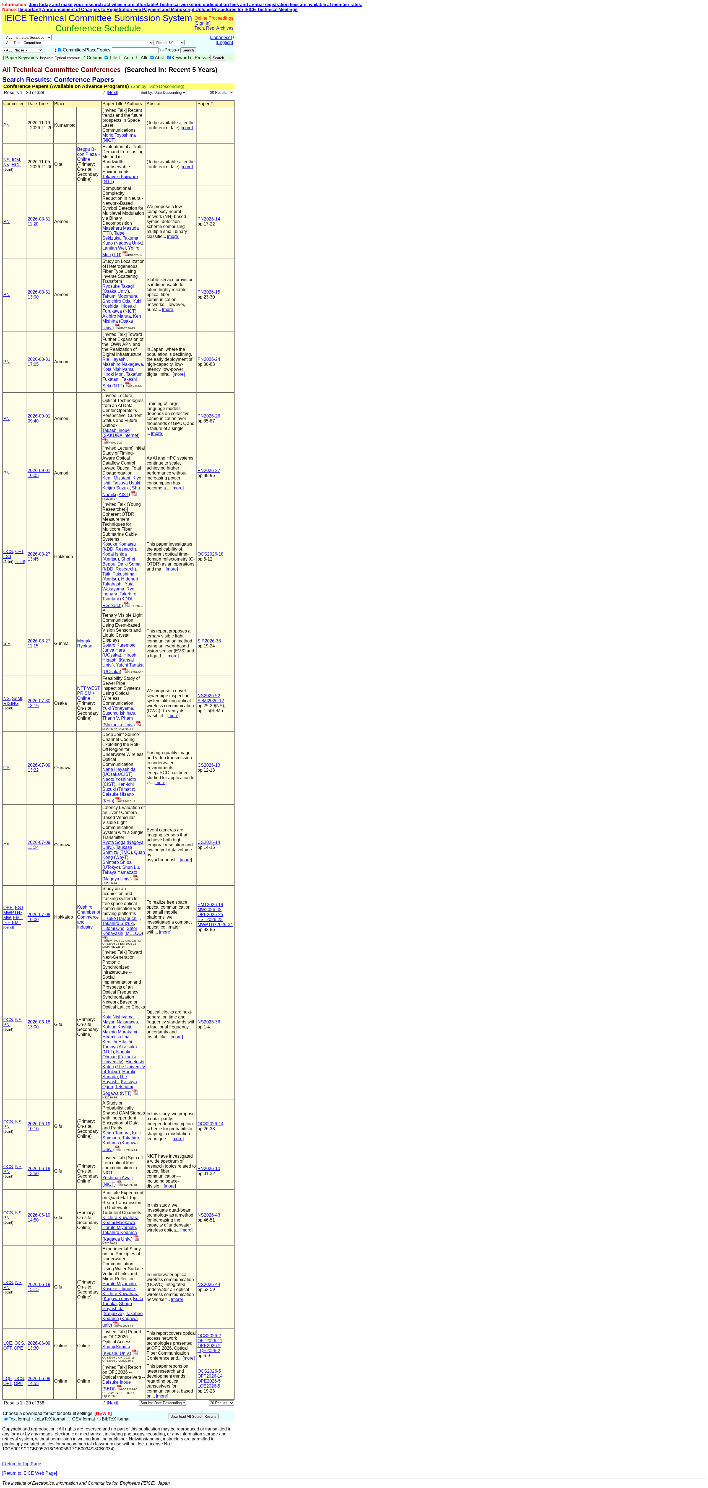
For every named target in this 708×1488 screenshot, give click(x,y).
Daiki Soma (129, 564)
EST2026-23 (210, 919)
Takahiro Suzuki (118, 923)
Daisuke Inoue (116, 1382)
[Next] (112, 92)
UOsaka (112, 655)
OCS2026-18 (210, 554)
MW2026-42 (209, 909)
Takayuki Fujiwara (120, 176)
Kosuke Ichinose (118, 1288)
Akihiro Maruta (116, 316)
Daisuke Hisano (118, 794)
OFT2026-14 (210, 1376)
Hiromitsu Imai (116, 1037)
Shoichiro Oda (116, 301)
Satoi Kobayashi (119, 931)
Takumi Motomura (119, 296)
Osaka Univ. (115, 291)
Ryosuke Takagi (118, 286)
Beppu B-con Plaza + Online (88, 154)
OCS (8, 551)
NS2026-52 (208, 695)
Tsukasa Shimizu (117, 850)
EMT (17, 917)
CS (6, 767)
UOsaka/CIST (117, 774)
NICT (109, 140)
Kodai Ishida (114, 554)
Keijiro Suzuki (116, 488)
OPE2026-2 (209, 1345)
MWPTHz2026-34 (215, 924)
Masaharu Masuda (120, 228)
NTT (108, 181)
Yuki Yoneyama (117, 708)
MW (7, 917)
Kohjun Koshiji (116, 1027)
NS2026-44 (208, 1284)
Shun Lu (130, 867)
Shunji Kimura (116, 1346)
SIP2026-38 (209, 641)
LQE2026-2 (208, 1350)
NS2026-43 (208, 1215)
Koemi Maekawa (118, 1222)
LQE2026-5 (208, 1386)
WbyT (121, 857)
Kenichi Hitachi (117, 1041)
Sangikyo (113, 1313)
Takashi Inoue (116, 430)
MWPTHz (12, 912)
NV (6, 164)
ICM (16, 159)
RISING (11, 703)
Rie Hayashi (114, 359)
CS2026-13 (208, 765)
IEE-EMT (12, 922)
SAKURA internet (121, 435)
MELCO (134, 933)
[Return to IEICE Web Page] (29, 1473)
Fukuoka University (119, 1059)
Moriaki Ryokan (84, 643)
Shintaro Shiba (117, 862)
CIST (109, 784)
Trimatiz (126, 789)
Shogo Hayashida (117, 1306)
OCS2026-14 (210, 1123)
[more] (187, 127)
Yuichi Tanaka (130, 665)
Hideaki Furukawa (119, 308)
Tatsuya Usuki (126, 483)
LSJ (7, 556)
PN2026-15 (208, 292)
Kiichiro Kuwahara (120, 1217)
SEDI (109, 1388)
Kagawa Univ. (117, 1239)
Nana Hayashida (119, 769)
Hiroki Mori (113, 374)
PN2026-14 (208, 219)
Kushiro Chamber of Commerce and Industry (88, 917)
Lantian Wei (114, 248)
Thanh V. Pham (117, 718)
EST (19, 907)
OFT (19, 551)
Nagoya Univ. (128, 243)
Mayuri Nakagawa (120, 1022)
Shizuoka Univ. (118, 724)
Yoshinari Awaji (117, 1177)
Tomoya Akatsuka (119, 1046)
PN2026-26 (208, 416)
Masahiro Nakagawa (122, 364)
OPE (8, 907)
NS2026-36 (208, 1022)
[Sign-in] (125, 254)
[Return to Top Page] (22, 1463)
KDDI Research (119, 549)
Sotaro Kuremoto (119, 645)
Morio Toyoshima (119, 135)
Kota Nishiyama (118, 369)
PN (6, 125)
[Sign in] (202, 23)
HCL (16, 164)
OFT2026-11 (209, 1340)
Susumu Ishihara (119, 713)
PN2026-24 (208, 359)
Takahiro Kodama (119, 1232)
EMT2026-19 (210, 904)
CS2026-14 (208, 842)
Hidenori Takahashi (120, 581)
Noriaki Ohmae (116, 1054)
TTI (107, 233)
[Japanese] (221, 37)
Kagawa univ (116, 1298)
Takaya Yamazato (119, 872)
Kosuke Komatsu (119, 544)
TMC (126, 852)
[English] (224, 42)
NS (6, 159)
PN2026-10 (208, 1168)
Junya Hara (113, 650)
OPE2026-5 (209, 1381)
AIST (124, 494)
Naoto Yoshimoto (119, 779)
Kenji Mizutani (116, 478)
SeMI (17, 698)
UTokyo (111, 867)
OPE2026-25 (210, 914)
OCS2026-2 (209, 1335)
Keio (108, 801)
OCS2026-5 (209, 1371)
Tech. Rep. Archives (213, 28)
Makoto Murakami (119, 1032)
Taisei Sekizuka (114, 235)
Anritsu (111, 559)
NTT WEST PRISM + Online (88, 693)
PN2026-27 (208, 470)
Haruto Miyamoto (119, 1227)
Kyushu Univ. (117, 1353)
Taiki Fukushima (118, 574)
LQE (7, 1343)
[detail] (19, 562)
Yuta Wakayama (118, 586)
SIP (7, 643)
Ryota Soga (114, 842)
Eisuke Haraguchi (119, 918)
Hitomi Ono (113, 928)
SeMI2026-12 (210, 700)
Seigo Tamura (116, 1133)
